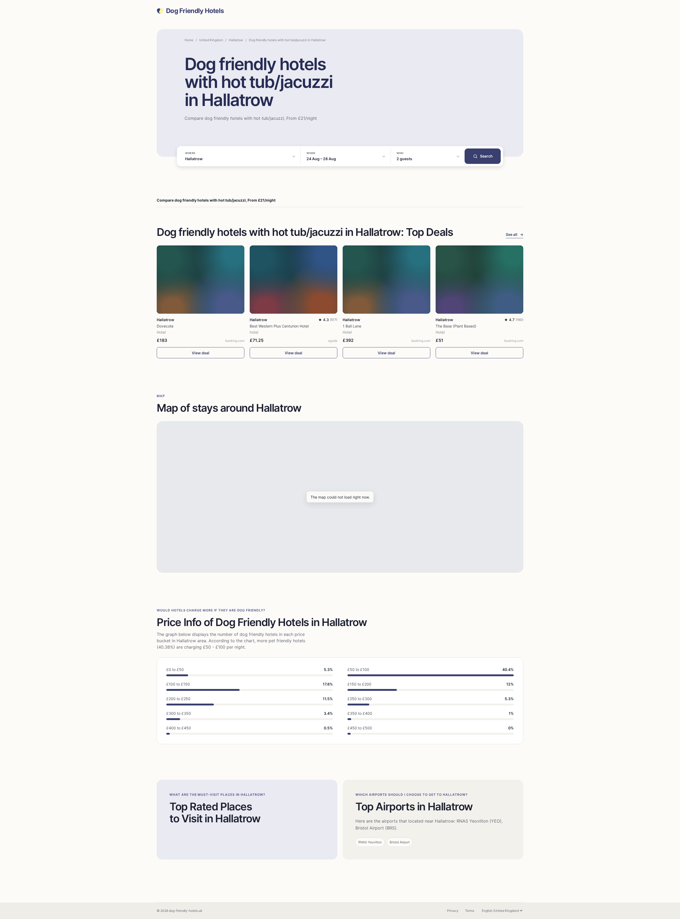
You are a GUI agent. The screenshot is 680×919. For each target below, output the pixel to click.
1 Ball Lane (352, 326)
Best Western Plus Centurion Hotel (279, 326)
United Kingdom (211, 40)
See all (514, 234)
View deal (200, 353)
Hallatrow (236, 40)
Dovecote (165, 326)
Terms (469, 911)
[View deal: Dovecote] (200, 279)
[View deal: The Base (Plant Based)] (479, 279)
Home (189, 40)
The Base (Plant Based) (456, 326)
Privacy (452, 911)
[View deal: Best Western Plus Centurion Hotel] (293, 279)
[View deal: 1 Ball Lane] (386, 279)
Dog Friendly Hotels (195, 10)
